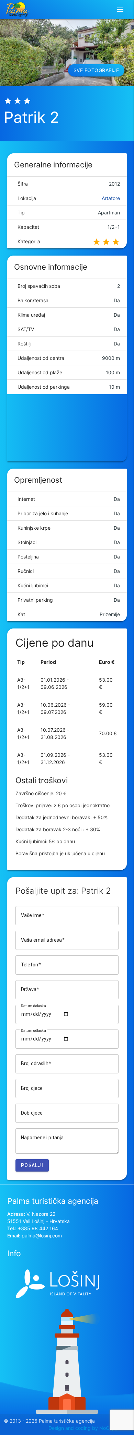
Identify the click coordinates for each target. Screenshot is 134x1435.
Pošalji (32, 1165)
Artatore (111, 198)
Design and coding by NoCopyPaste (89, 1428)
